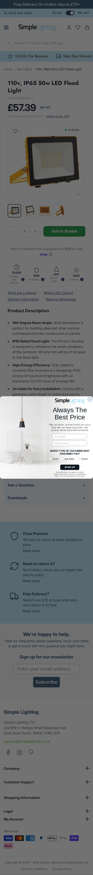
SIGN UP (70, 467)
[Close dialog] (90, 399)
